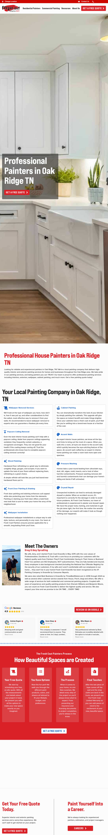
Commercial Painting (51, 8)
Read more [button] (9, 634)
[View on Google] (7, 622)
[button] (17, 192)
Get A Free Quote (92, 8)
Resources (66, 8)
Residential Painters (31, 8)
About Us (76, 8)
